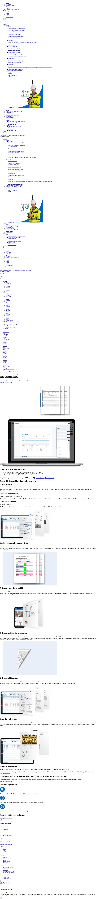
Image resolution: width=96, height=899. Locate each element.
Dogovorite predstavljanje (5, 135)
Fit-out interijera (12, 127)
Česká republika (9, 294)
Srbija (7, 313)
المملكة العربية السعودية (11, 324)
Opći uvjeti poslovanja (8, 867)
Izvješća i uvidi (16, 60)
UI (3, 132)
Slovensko (8, 314)
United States (9, 283)
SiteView (12, 90)
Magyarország (9, 302)
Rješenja (7, 25)
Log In (22, 135)
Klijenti (4, 108)
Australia (8, 286)
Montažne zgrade (12, 130)
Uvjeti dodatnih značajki (8, 871)
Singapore (8, 290)
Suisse (7, 316)
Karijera (7, 13)
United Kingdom (9, 320)
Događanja (8, 8)
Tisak (7, 15)
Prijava (4, 19)
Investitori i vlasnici (10, 112)
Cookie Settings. (3, 895)
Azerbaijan (8, 287)
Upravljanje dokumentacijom (17, 54)
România (8, 310)
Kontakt (7, 11)
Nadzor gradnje (9, 116)
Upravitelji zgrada (10, 113)
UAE (7, 325)
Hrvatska (8, 300)
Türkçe (7, 319)
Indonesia (8, 288)
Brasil (7, 282)
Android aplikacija (7, 878)
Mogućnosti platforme (10, 45)
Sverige (7, 318)
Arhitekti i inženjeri (10, 117)
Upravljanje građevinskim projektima (16, 30)
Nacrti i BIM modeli (14, 48)
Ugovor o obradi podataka (8, 872)
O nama (4, 10)
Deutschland (8, 296)
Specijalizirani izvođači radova (12, 115)
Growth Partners (9, 17)
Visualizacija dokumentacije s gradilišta (14, 71)
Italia (7, 301)
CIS (6, 291)
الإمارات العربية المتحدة (11, 327)
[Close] (15, 892)
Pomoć (4, 1)
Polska (7, 309)
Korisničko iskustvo (10, 5)
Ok (1, 898)
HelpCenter (8, 4)
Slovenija (8, 315)
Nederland (8, 304)
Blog (7, 6)
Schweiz (7, 311)
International (5, 328)
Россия (7, 307)
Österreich (8, 306)
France (7, 299)
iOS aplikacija (6, 877)
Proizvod (5, 24)
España (7, 297)
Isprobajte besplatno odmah (6, 382)
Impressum (5, 870)
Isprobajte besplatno (16, 135)
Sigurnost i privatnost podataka (12, 9)
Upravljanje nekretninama (16, 36)
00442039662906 (28, 270)
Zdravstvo (10, 129)
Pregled (7, 110)
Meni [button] (25, 135)
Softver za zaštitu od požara (14, 126)
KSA (7, 323)
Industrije (5, 119)
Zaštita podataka (6, 868)
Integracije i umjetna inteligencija (15, 69)
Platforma (10, 26)
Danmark (8, 295)
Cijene (4, 131)
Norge (7, 305)
